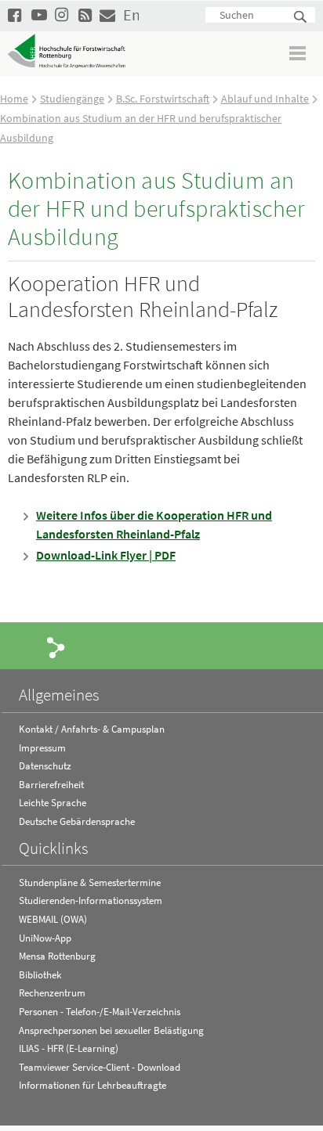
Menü (298, 53)
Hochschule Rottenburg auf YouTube (39, 14)
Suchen (301, 17)
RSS (86, 14)
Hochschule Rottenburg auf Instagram (63, 14)
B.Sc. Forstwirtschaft (162, 99)
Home (14, 99)
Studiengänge (72, 99)
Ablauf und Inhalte (265, 99)
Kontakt (107, 14)
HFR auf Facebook (16, 14)
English (131, 14)
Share (56, 646)
